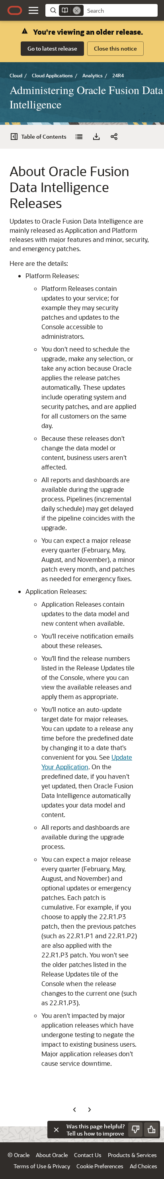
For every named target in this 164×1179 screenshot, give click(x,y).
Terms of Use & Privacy (42, 1166)
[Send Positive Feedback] (151, 1129)
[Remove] (76, 10)
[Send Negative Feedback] (135, 1129)
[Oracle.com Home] (14, 10)
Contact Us (88, 1154)
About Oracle (52, 1154)
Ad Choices (143, 1166)
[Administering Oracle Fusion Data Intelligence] (79, 137)
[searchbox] (120, 11)
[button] (33, 10)
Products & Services (132, 1154)
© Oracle (18, 1154)
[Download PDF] (96, 137)
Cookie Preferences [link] (99, 1166)
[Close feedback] (56, 1129)
